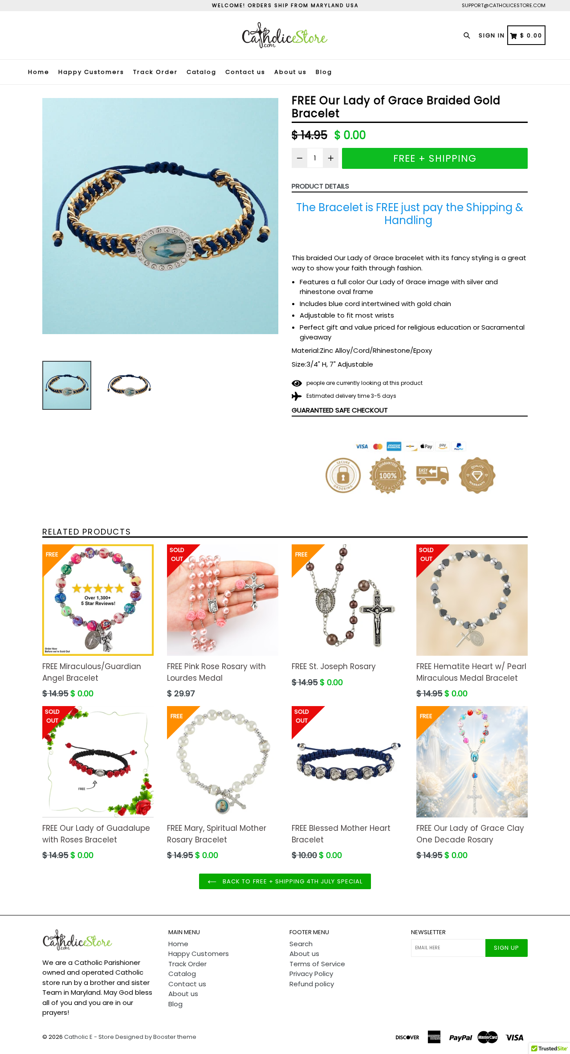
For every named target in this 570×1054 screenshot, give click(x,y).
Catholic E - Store (89, 1037)
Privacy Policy (311, 973)
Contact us (245, 72)
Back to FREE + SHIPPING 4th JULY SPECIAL (291, 881)
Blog (324, 72)
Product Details (320, 186)
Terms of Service (317, 963)
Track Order (155, 72)
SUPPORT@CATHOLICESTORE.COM (504, 5)
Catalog (201, 72)
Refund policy (311, 984)
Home (38, 72)
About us (290, 72)
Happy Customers (91, 72)
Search (301, 943)
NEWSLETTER (428, 932)
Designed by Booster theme (155, 1037)
